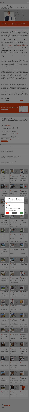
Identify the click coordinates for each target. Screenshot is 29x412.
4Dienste (8, 204)
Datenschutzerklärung (8, 201)
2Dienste (8, 206)
